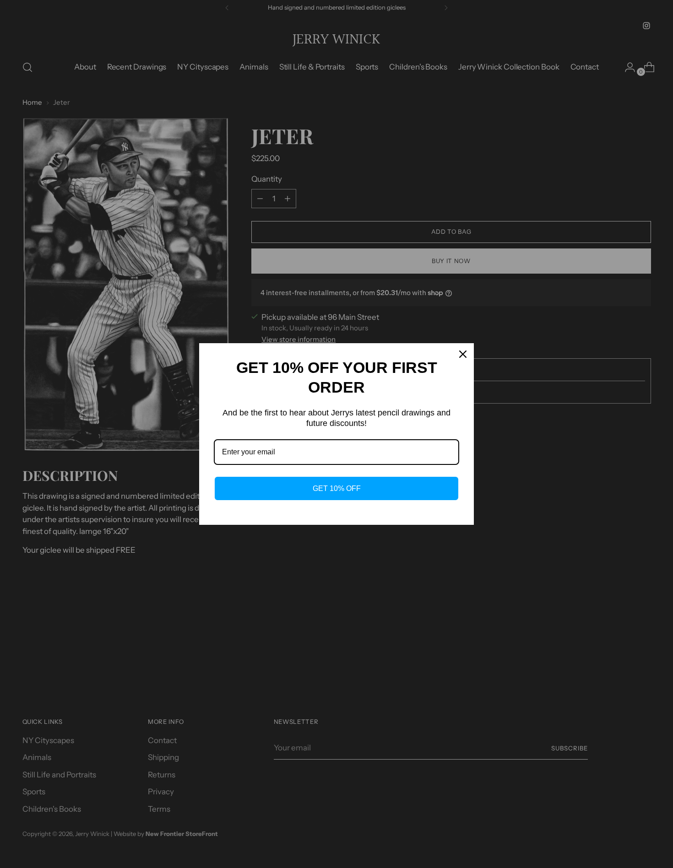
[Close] (463, 354)
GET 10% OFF (337, 488)
